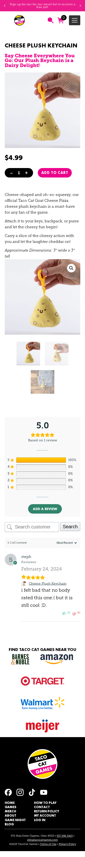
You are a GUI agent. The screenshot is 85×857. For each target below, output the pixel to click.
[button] (71, 268)
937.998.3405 (65, 835)
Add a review (45, 509)
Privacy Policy (67, 844)
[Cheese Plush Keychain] (24, 583)
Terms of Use (48, 844)
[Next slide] (80, 5)
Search (70, 526)
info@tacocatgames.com (42, 839)
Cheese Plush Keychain (47, 583)
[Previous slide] (4, 5)
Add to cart (54, 172)
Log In (39, 820)
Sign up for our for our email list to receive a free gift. (43, 5)
